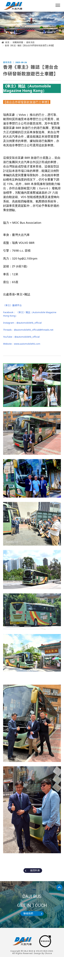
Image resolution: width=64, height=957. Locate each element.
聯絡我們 (28, 913)
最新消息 (30, 42)
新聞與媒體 (18, 42)
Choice (48, 953)
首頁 (7, 42)
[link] (32, 88)
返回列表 (35, 870)
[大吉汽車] (13, 6)
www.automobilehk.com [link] (27, 343)
